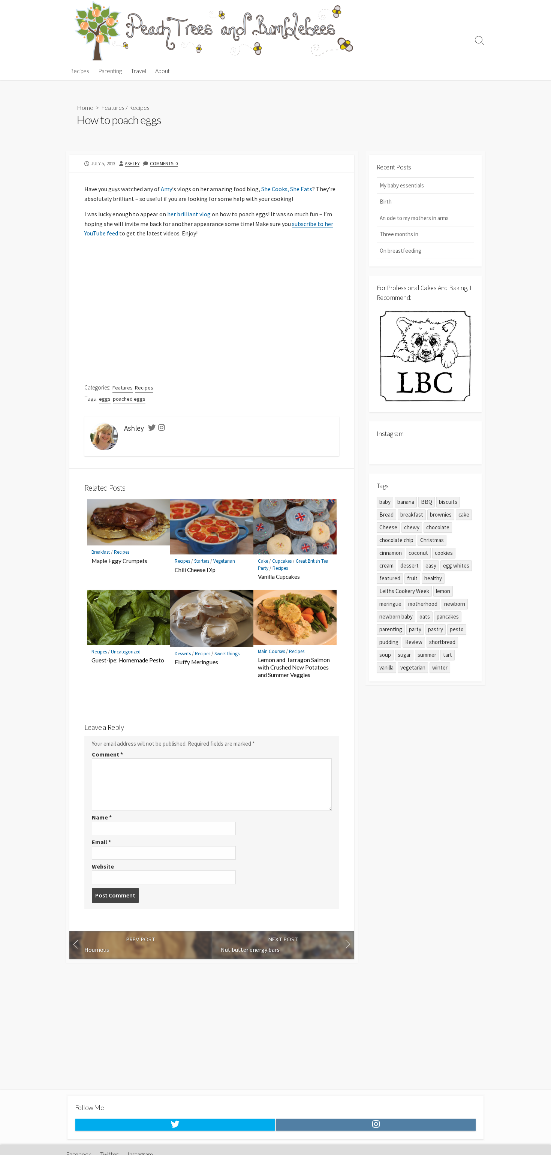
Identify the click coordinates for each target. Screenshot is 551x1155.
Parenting (110, 70)
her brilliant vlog (189, 214)
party (415, 629)
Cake (263, 561)
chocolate (437, 527)
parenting (390, 629)
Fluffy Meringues (196, 662)
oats (424, 616)
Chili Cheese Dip (195, 569)
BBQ (426, 501)
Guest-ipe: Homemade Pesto (127, 660)
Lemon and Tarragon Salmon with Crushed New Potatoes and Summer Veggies (294, 667)
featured (389, 578)
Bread (386, 514)
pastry (435, 629)
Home (85, 107)
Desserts (183, 653)
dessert (409, 565)
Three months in (399, 234)
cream (386, 565)
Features (112, 107)
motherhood (422, 603)
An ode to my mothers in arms (414, 218)
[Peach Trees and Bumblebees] (213, 31)
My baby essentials (402, 185)
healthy (433, 578)
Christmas (432, 540)
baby (385, 501)
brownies (441, 514)
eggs (105, 398)
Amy (166, 189)
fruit (412, 578)
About (162, 70)
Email (101, 842)
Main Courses (271, 651)
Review (413, 642)
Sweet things (227, 653)
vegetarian (412, 667)
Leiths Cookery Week (404, 591)
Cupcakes (282, 561)
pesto (457, 629)
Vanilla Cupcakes (279, 576)
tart (447, 654)
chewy (411, 527)
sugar (404, 654)
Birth (386, 201)
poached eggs (129, 398)
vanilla (386, 667)
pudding (388, 642)
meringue (390, 603)
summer (427, 654)
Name (102, 817)
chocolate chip (396, 540)
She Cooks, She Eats (286, 189)
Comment (107, 754)
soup (385, 654)
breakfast (411, 514)
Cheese (388, 527)
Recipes (79, 70)
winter (440, 667)
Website (103, 866)
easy (430, 565)
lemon (443, 591)
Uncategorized (126, 652)
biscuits (448, 501)
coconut (418, 552)
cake (463, 514)
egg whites (456, 565)
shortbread (442, 642)
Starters (201, 561)
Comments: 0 (164, 163)
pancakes (448, 616)
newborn (454, 603)
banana (405, 501)
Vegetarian (224, 561)
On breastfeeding (400, 250)
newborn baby (396, 616)
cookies (444, 552)
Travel (138, 70)
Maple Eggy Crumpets (119, 560)
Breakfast (100, 552)
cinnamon (390, 552)
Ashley (132, 163)
